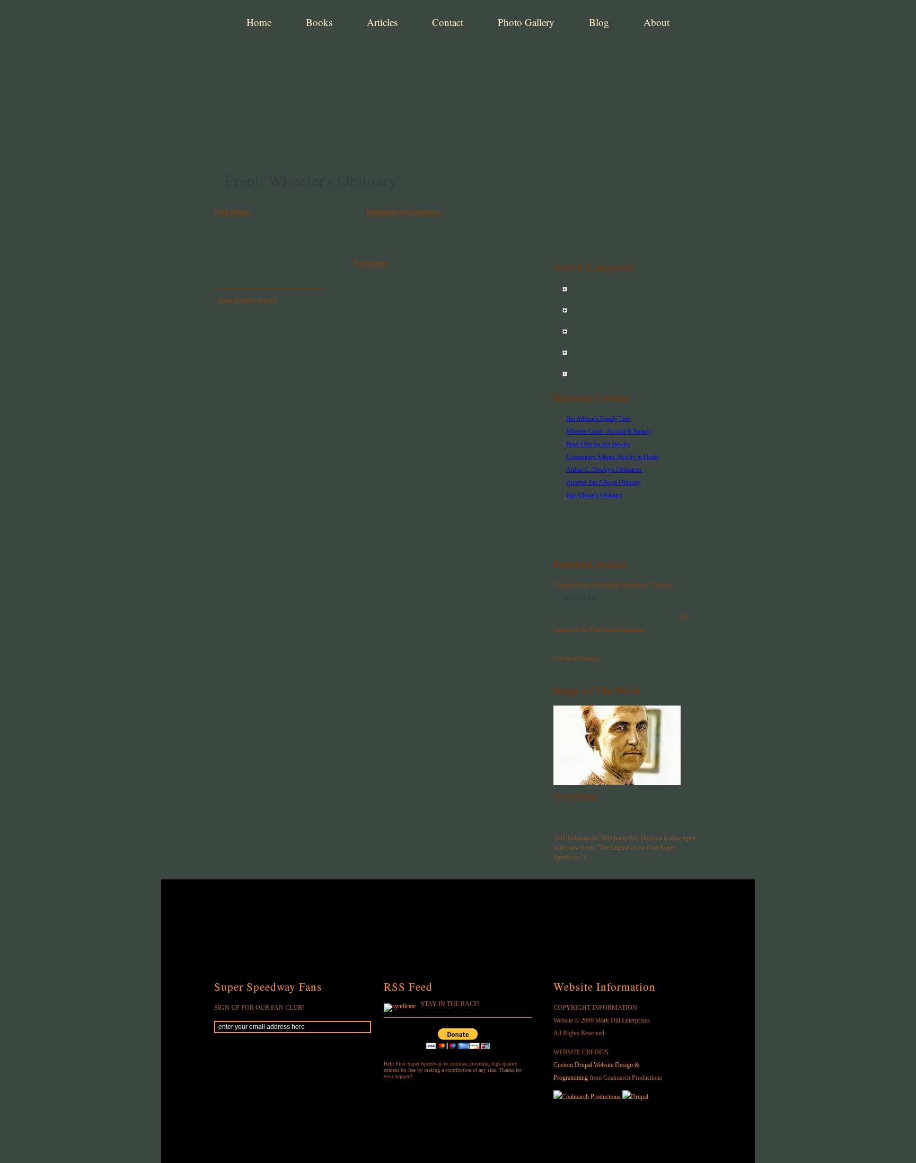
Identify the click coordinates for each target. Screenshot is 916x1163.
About (657, 22)
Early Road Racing (600, 353)
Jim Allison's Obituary (594, 495)
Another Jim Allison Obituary (603, 482)
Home (258, 22)
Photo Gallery (526, 22)
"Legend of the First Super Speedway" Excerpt (612, 585)
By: (558, 598)
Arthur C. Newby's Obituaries (604, 469)
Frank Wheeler (232, 212)
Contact (447, 22)
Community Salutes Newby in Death (612, 457)
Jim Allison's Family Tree (598, 418)
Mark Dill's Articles (601, 374)
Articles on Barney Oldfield (614, 290)
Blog (599, 22)
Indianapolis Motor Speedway (404, 212)
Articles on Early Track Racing (619, 311)
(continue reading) (576, 658)
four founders (371, 263)
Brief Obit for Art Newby (598, 444)
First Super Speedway (378, 60)
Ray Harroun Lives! (599, 818)
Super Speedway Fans (268, 986)
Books (319, 22)
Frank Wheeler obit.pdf (247, 300)
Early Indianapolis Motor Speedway (626, 332)
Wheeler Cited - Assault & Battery (608, 431)
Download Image (575, 795)
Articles (382, 22)
